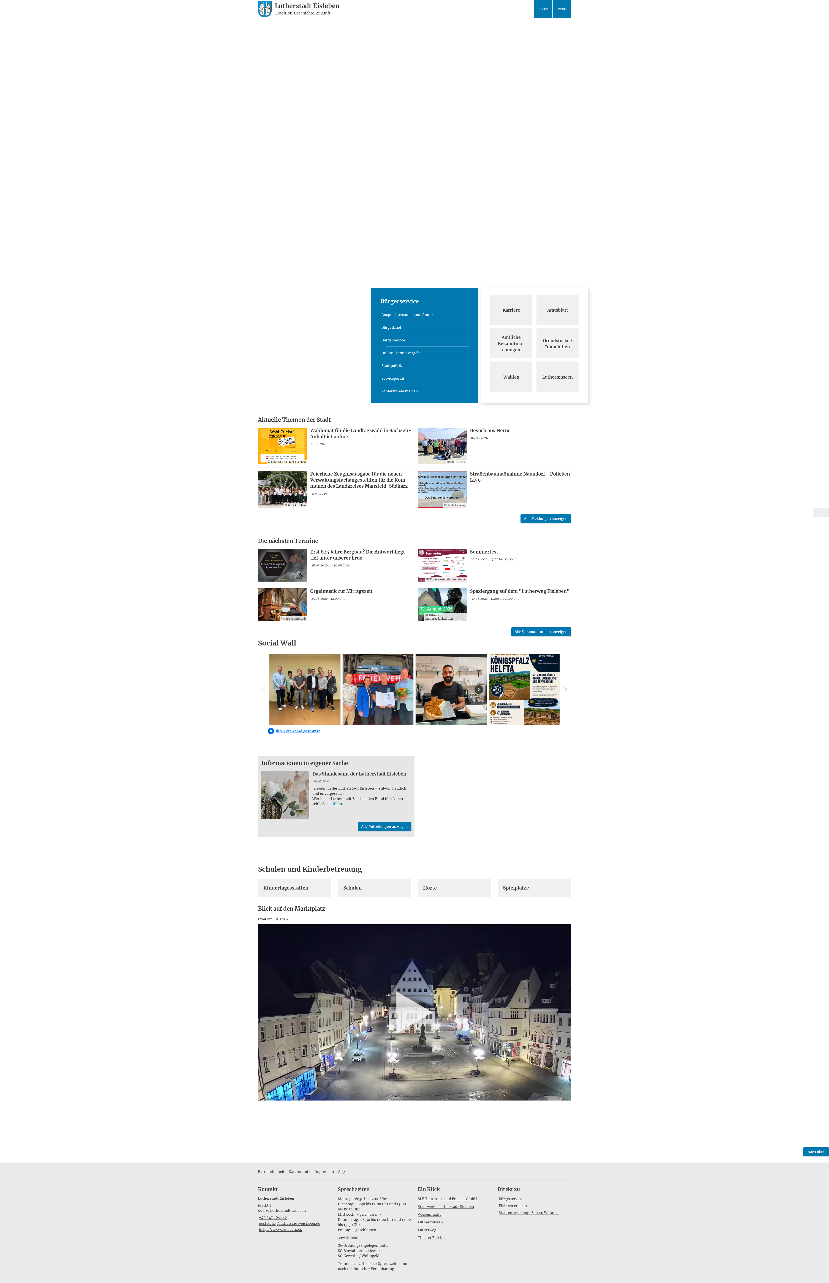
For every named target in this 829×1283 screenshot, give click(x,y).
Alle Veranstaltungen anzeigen (541, 632)
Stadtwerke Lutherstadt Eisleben (446, 1206)
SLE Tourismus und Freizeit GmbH (447, 1199)
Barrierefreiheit (271, 1171)
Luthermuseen (430, 1222)
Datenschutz (299, 1171)
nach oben (817, 1152)
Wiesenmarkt (429, 1214)
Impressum (324, 1171)
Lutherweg (427, 1230)
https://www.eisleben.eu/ (280, 1229)
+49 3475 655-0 (272, 1217)
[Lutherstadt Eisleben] (294, 1214)
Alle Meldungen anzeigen (546, 518)
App (341, 1171)
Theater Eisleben (432, 1237)
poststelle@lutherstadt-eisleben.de (289, 1223)
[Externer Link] (821, 510)
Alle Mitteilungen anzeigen (384, 826)
